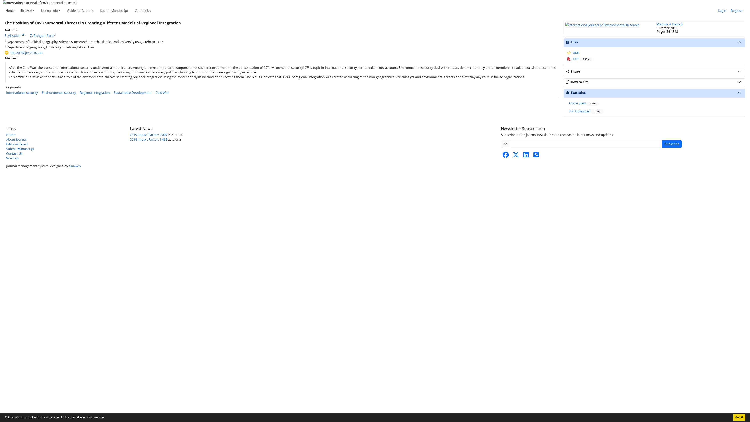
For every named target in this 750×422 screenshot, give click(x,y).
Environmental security (59, 92)
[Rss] (536, 156)
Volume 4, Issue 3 (670, 24)
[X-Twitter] (516, 156)
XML (575, 53)
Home (10, 10)
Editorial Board (17, 144)
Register (737, 10)
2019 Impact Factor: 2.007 (148, 135)
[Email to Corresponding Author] (22, 34)
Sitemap (12, 158)
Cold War (162, 92)
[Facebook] (505, 156)
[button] (105, 417)
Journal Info (49, 10)
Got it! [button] (739, 417)
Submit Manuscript (114, 10)
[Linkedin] (526, 156)
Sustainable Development (133, 92)
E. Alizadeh (13, 35)
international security (22, 92)
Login (722, 10)
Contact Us (143, 10)
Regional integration (95, 92)
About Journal (16, 139)
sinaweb (75, 166)
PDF (580, 59)
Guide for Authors (80, 10)
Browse (26, 10)
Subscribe (672, 144)
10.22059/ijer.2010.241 (26, 53)
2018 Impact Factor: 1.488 (148, 139)
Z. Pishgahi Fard (42, 35)
